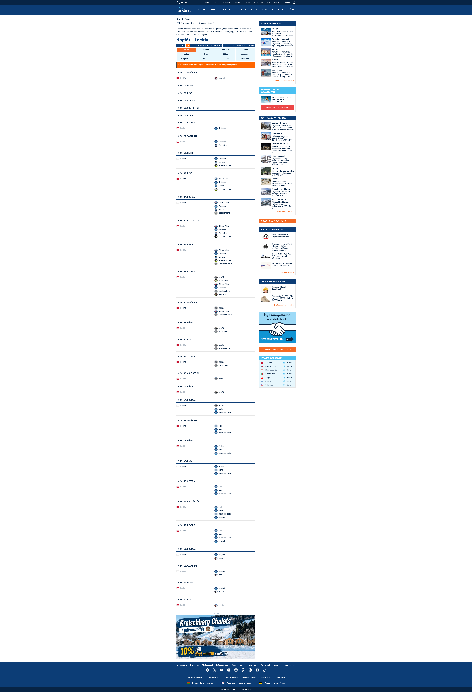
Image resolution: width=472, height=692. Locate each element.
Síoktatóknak (280, 678)
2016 (206, 46)
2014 (197, 46)
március (225, 50)
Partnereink (265, 665)
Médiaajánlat (207, 665)
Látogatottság (222, 665)
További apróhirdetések (283, 305)
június (205, 54)
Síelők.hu (183, 9)
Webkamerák (258, 2)
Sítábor (242, 10)
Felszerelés (238, 2)
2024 (243, 46)
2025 (248, 46)
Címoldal (179, 19)
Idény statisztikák (187, 23)
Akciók (276, 2)
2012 (188, 46)
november (225, 59)
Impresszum (181, 665)
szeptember (186, 59)
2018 (216, 46)
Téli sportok (226, 2)
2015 (202, 46)
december (245, 59)
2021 (229, 46)
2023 (239, 46)
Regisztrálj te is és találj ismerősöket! (221, 65)
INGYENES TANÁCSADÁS (272, 221)
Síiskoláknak (265, 678)
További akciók (287, 272)
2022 (234, 46)
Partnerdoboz (290, 665)
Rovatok (215, 2)
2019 (220, 46)
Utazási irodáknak (249, 678)
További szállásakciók (284, 212)
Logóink (277, 665)
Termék (281, 10)
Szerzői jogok (251, 665)
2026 (253, 46)
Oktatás (254, 10)
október (206, 59)
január (186, 50)
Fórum (292, 10)
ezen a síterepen (196, 65)
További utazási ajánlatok (283, 81)
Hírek (207, 2)
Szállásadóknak (214, 678)
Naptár (187, 19)
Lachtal (183, 78)
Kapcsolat (194, 665)
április (245, 50)
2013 (192, 46)
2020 (225, 46)
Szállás (213, 10)
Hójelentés (228, 10)
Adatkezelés (237, 665)
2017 (211, 46)
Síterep (202, 10)
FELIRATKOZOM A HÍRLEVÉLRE (275, 350)
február (206, 50)
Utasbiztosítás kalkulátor (277, 107)
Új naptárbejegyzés (207, 23)
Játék (268, 2)
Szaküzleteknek (231, 678)
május (186, 54)
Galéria (247, 2)
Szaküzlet (267, 10)
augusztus (245, 54)
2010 (179, 46)
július (225, 54)
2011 (183, 46)
